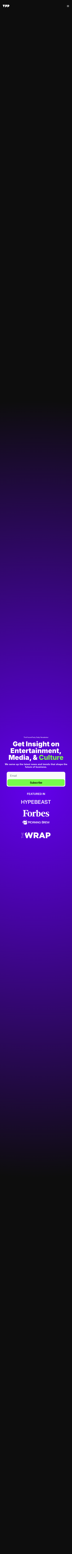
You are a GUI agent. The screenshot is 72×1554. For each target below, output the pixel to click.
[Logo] (6, 6)
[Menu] (68, 6)
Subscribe (36, 782)
